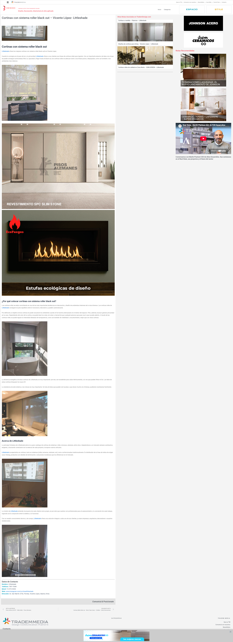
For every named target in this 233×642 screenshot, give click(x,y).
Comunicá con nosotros (190, 2)
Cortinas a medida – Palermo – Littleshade (132, 20)
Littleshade (5, 51)
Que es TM (179, 2)
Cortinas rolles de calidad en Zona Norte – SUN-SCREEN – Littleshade (141, 67)
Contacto (224, 2)
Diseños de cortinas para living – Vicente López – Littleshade (138, 44)
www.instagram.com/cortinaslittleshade (19, 591)
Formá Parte (216, 2)
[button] (7, 2)
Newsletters (201, 2)
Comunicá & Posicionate (103, 601)
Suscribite (208, 2)
